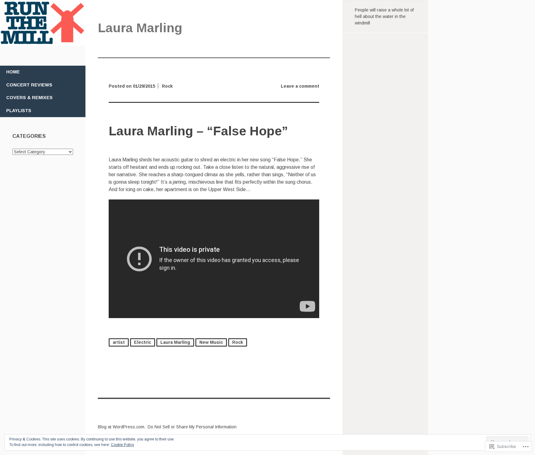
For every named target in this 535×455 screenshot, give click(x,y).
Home (13, 71)
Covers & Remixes (29, 97)
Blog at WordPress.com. (122, 426)
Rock (167, 86)
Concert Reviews (29, 84)
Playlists (18, 110)
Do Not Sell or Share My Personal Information (192, 426)
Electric (142, 342)
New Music (211, 342)
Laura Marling (175, 342)
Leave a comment (300, 86)
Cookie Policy (122, 445)
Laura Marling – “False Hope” (198, 131)
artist (119, 342)
